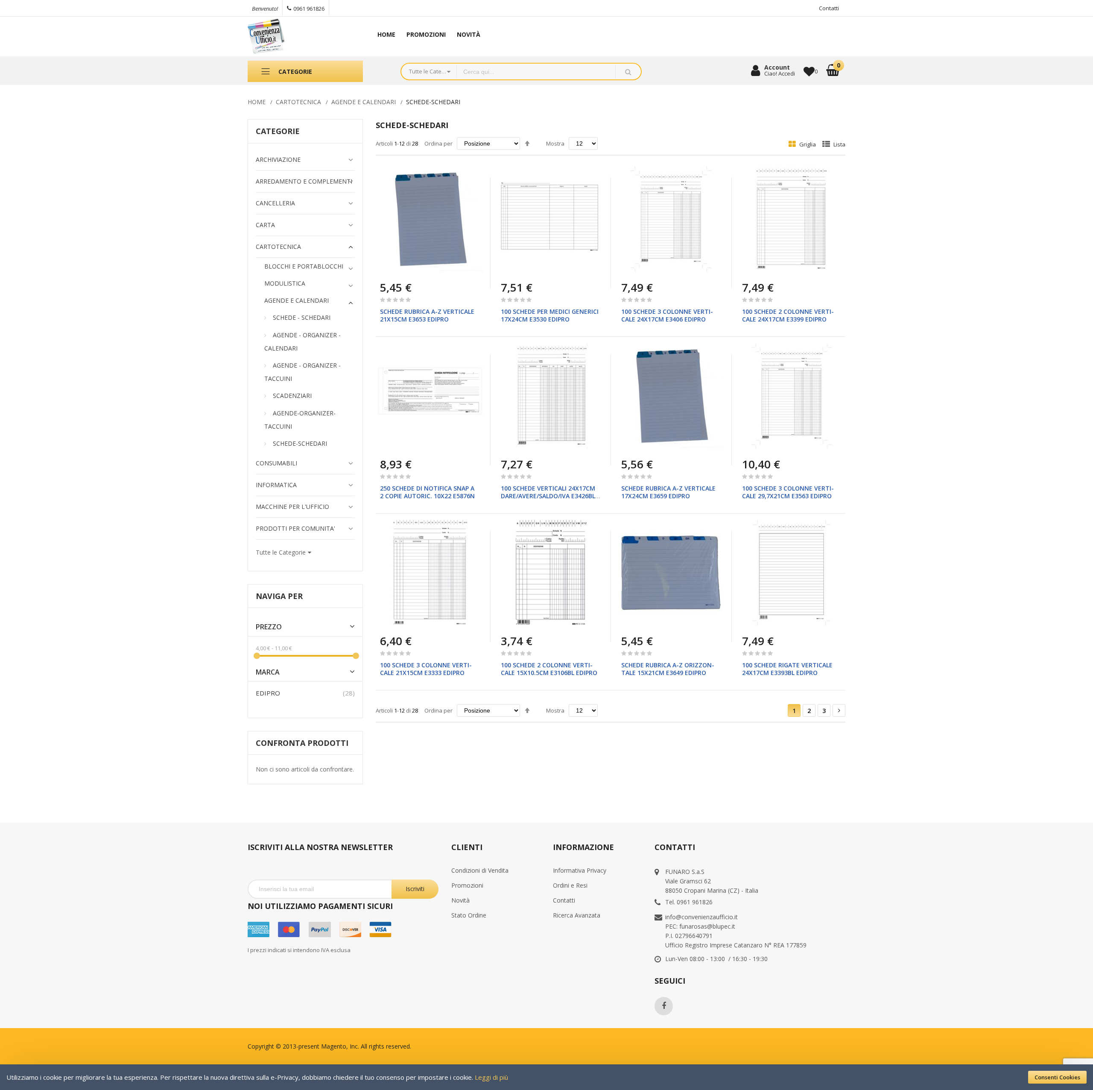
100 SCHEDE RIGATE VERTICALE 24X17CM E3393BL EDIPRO (787, 669)
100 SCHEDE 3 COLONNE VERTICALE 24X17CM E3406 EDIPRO (667, 315)
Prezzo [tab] (269, 626)
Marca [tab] (268, 672)
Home (257, 102)
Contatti (829, 8)
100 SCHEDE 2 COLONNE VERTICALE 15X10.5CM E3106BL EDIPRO (549, 669)
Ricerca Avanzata (576, 915)
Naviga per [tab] (279, 596)
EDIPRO (268, 693)
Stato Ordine (468, 915)
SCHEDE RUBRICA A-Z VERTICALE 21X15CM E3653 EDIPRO (427, 315)
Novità (460, 900)
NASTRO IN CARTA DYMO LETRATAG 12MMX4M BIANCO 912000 (88, 1029)
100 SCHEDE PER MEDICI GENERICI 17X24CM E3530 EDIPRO (550, 315)
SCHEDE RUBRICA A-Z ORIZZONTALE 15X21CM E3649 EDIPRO (667, 669)
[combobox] (536, 71)
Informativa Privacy (579, 870)
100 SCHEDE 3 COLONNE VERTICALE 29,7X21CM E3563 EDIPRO (788, 492)
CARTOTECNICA (298, 102)
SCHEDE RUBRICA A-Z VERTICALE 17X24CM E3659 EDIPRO (668, 492)
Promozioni (467, 885)
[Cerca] (628, 71)
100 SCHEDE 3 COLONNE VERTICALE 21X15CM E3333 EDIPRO (426, 669)
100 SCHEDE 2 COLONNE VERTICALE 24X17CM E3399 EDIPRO (788, 315)
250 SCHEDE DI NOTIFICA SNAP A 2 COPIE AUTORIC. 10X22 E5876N (427, 492)
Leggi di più (491, 1077)
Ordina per (438, 143)
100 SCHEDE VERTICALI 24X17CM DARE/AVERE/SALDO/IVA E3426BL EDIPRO (548, 496)
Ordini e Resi (570, 885)
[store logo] (302, 36)
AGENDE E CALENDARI (363, 102)
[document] (546, 1077)
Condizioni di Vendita (480, 870)
